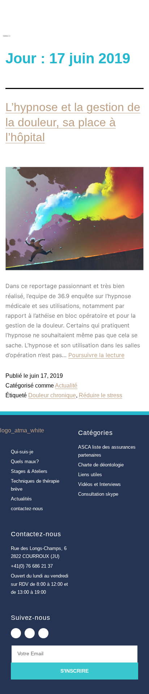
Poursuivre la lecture (96, 355)
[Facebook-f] (16, 633)
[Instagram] (43, 633)
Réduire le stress (100, 395)
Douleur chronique (52, 395)
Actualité (66, 385)
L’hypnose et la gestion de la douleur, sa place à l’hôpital (72, 122)
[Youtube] (30, 633)
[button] (133, 35)
